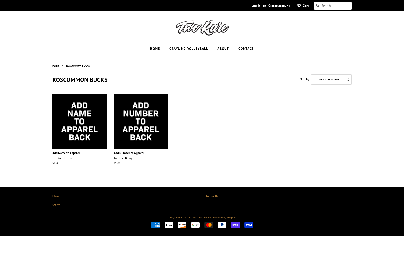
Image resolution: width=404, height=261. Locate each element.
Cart (306, 6)
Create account (279, 6)
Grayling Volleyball (188, 48)
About (223, 48)
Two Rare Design (201, 217)
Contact (246, 48)
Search (56, 205)
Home (155, 48)
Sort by (304, 79)
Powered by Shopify (224, 217)
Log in (256, 6)
